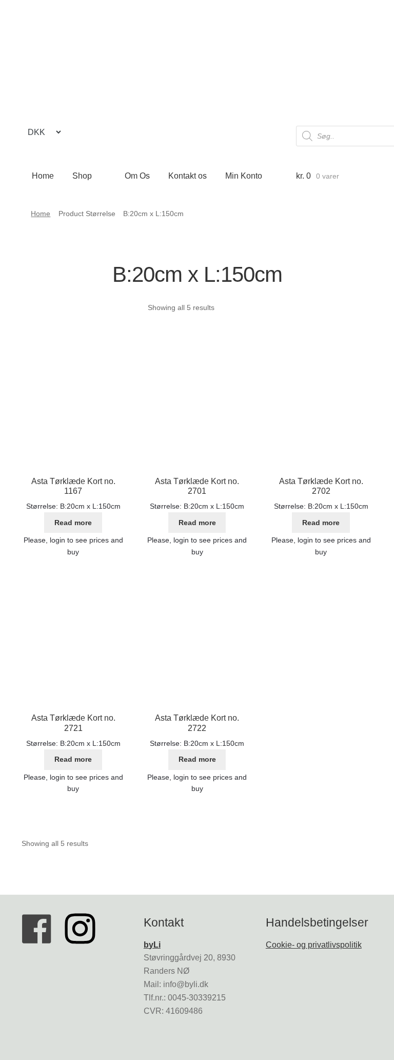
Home (43, 175)
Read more (73, 522)
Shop (82, 175)
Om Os (137, 175)
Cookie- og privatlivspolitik (314, 944)
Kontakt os (187, 175)
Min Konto (243, 175)
